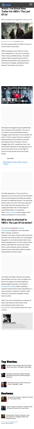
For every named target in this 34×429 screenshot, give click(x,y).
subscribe (6, 307)
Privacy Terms (4, 422)
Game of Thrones (11, 212)
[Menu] (30, 4)
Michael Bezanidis (7, 41)
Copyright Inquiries (13, 422)
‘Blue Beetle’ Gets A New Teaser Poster (15, 163)
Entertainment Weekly (8, 286)
